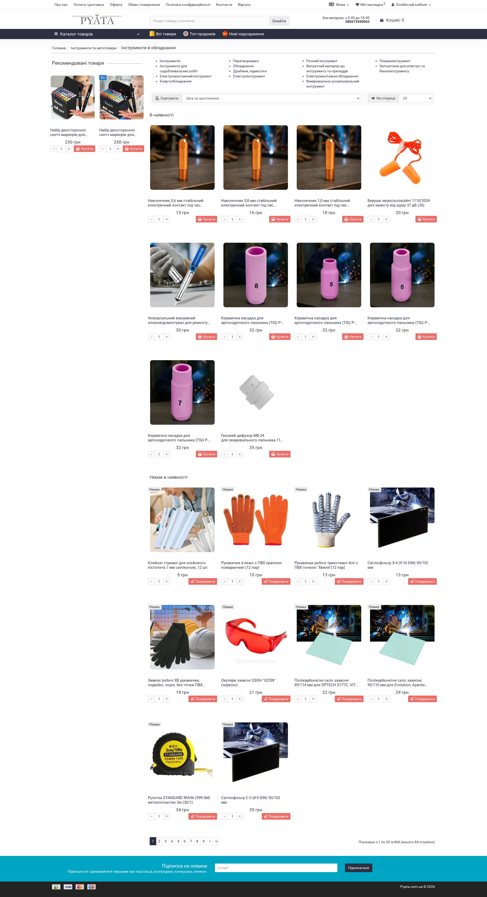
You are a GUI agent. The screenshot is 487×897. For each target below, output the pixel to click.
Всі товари (166, 33)
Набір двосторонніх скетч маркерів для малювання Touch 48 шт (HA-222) (72, 137)
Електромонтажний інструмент (186, 76)
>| (216, 841)
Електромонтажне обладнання (332, 76)
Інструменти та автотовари (93, 48)
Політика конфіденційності (188, 5)
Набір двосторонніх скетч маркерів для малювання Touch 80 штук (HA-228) (118, 137)
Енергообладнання (176, 81)
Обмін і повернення (144, 5)
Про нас (61, 5)
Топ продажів (202, 33)
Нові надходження (246, 33)
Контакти (224, 5)
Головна (59, 48)
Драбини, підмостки (250, 71)
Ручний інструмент (322, 61)
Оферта (116, 5)
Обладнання (243, 66)
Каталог (76, 34)
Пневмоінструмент (395, 61)
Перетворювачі (246, 61)
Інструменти (170, 61)
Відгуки (244, 5)
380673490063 (357, 22)
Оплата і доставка (89, 5)
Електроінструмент (249, 76)
